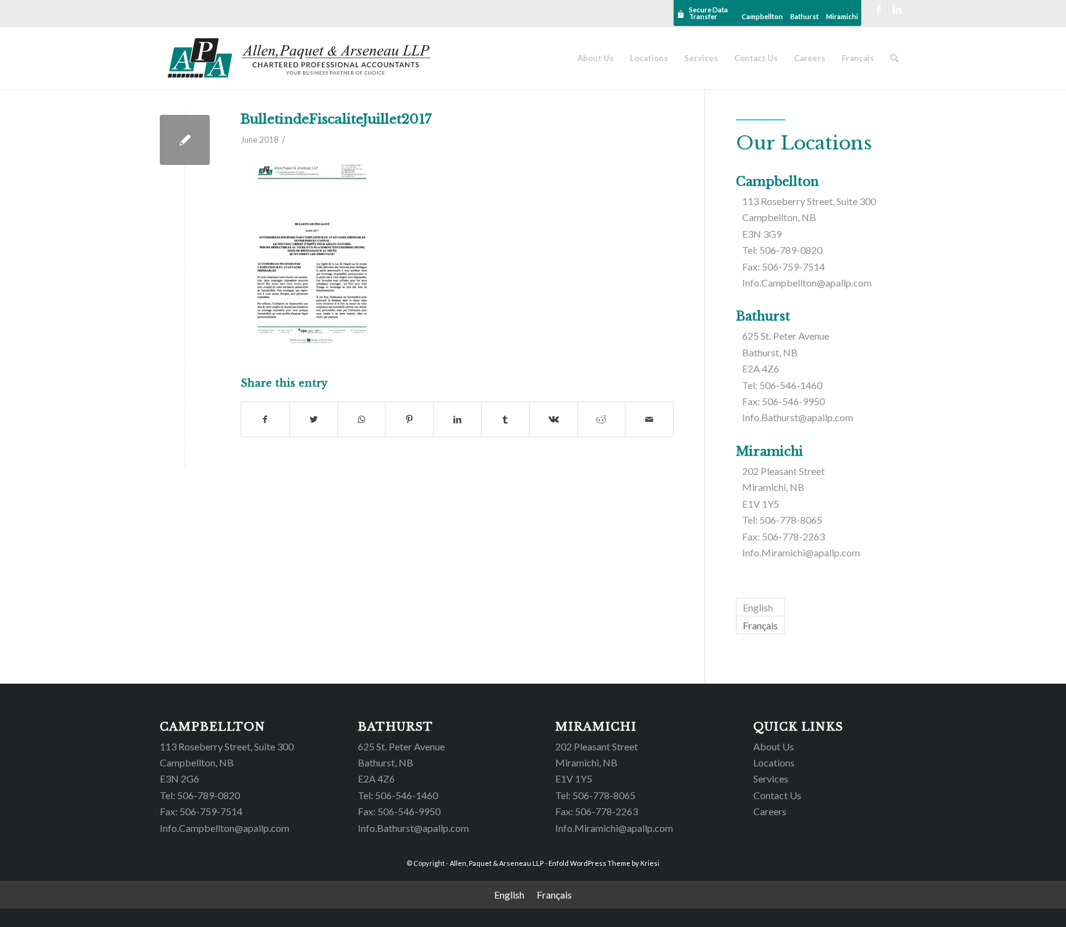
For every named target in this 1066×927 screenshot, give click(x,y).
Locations (774, 762)
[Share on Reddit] (602, 419)
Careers (770, 811)
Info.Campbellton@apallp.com (807, 282)
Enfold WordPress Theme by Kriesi (603, 863)
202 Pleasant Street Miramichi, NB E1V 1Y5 (783, 487)
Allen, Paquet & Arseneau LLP (496, 863)
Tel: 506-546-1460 (782, 385)
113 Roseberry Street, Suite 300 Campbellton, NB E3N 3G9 (809, 217)
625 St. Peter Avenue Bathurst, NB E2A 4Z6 (785, 352)
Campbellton (762, 16)
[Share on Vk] (553, 419)
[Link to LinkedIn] (897, 9)
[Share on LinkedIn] (457, 419)
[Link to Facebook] (878, 9)
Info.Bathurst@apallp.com (797, 417)
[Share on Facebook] (265, 419)
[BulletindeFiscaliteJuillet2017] (185, 140)
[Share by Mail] (649, 419)
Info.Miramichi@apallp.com (801, 552)
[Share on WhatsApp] (362, 419)
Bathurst (804, 16)
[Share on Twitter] (313, 419)
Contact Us (777, 795)
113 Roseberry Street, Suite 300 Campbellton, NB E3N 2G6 (227, 762)
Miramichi (842, 16)
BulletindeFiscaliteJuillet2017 (336, 119)
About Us (773, 746)
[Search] (894, 58)
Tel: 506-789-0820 (782, 250)
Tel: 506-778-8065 (782, 520)
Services (770, 778)
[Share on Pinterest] (409, 419)
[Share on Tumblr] (505, 419)
